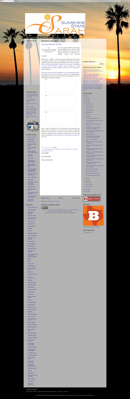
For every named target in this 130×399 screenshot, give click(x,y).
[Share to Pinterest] (48, 153)
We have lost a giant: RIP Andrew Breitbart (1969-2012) (31, 113)
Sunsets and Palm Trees (91, 171)
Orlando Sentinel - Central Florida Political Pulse (32, 170)
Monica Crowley (32, 289)
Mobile (75, 37)
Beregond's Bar (32, 226)
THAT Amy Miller (32, 333)
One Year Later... (30, 106)
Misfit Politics (31, 287)
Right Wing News (32, 314)
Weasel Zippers (32, 378)
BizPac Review (31, 141)
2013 (86, 100)
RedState (30, 311)
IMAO (29, 261)
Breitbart (30, 228)
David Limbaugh (32, 235)
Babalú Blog (31, 139)
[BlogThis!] (43, 153)
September (89, 110)
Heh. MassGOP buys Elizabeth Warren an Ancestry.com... (93, 137)
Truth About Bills (32, 368)
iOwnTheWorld (31, 266)
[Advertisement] (52, 7)
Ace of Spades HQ (32, 207)
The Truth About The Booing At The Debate (31, 109)
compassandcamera (79, 395)
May (87, 178)
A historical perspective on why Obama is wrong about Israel (32, 96)
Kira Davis (30, 271)
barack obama (55, 149)
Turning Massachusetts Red (92, 118)
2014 (86, 97)
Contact (44, 37)
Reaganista (31, 179)
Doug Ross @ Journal (31, 238)
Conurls (30, 230)
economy (62, 149)
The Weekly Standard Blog (31, 365)
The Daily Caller (32, 335)
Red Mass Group (32, 309)
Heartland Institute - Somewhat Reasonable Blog (32, 255)
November (88, 106)
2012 (86, 102)
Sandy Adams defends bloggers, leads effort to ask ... (93, 163)
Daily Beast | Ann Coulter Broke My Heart (93, 78)
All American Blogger (31, 212)
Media (57, 37)
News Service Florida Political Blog (32, 165)
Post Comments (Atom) (53, 201)
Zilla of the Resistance (31, 384)
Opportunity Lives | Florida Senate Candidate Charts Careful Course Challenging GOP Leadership (91, 75)
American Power (32, 215)
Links (69, 37)
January (88, 186)
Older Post (76, 198)
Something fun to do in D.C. (92, 169)
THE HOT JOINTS (32, 337)
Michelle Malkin (32, 284)
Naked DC (30, 294)
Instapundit (31, 263)
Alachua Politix (32, 137)
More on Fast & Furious (91, 139)
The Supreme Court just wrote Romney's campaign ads (93, 128)
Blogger (92, 395)
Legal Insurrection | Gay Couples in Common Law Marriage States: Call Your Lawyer (92, 71)
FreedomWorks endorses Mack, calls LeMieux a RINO (94, 156)
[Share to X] (45, 153)
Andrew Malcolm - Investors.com (32, 218)
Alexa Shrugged (32, 209)
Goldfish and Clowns (31, 251)
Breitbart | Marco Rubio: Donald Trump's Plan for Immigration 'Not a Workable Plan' (93, 84)
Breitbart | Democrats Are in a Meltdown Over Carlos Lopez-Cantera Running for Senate (92, 88)
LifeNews (30, 280)
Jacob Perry (31, 158)
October (88, 108)
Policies (51, 37)
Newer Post (45, 198)
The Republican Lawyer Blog (32, 350)
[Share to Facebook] (46, 153)
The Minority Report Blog (31, 344)
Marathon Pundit (32, 282)
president (50, 150)
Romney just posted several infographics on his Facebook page (58, 72)
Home (28, 37)
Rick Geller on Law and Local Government (32, 183)
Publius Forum (31, 307)
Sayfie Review (31, 186)
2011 (86, 189)
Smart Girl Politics (32, 324)
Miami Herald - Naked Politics (31, 161)
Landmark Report (32, 274)
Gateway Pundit (32, 248)
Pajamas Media (32, 302)
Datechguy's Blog (32, 233)
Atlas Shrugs (31, 223)
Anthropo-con (31, 221)
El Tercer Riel (31, 241)
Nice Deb (30, 300)
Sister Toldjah (31, 322)
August (88, 112)
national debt (44, 150)
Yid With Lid (31, 381)
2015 (86, 95)
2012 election (48, 149)
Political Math (31, 304)
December (88, 104)
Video (63, 37)
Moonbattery (31, 291)
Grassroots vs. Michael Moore (93, 173)
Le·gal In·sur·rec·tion (31, 277)
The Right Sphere (32, 355)
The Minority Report (31, 340)
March (87, 182)
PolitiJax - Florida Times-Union (32, 174)
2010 (86, 191)
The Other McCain (32, 347)
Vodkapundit (31, 372)
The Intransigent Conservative (32, 196)
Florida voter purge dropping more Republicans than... (94, 149)
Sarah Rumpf (51, 209)
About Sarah (36, 37)
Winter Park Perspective (31, 200)
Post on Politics (32, 177)
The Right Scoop (32, 352)
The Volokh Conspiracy (31, 362)
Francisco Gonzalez (30, 155)
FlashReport (31, 246)
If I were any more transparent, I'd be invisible (30, 100)
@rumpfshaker (60, 391)
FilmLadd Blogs (32, 243)
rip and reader (31, 316)
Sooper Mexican (32, 327)
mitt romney (75, 149)
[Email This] (42, 153)
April (87, 180)
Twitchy (30, 370)
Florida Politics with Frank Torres (32, 152)
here (74, 212)
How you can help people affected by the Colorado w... (94, 131)
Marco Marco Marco (90, 134)
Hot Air (29, 259)
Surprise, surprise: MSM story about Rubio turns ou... (94, 152)
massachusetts (68, 149)
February (88, 184)
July (87, 114)
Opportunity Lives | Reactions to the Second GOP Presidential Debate (91, 81)
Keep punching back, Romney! (51, 44)
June (87, 116)
